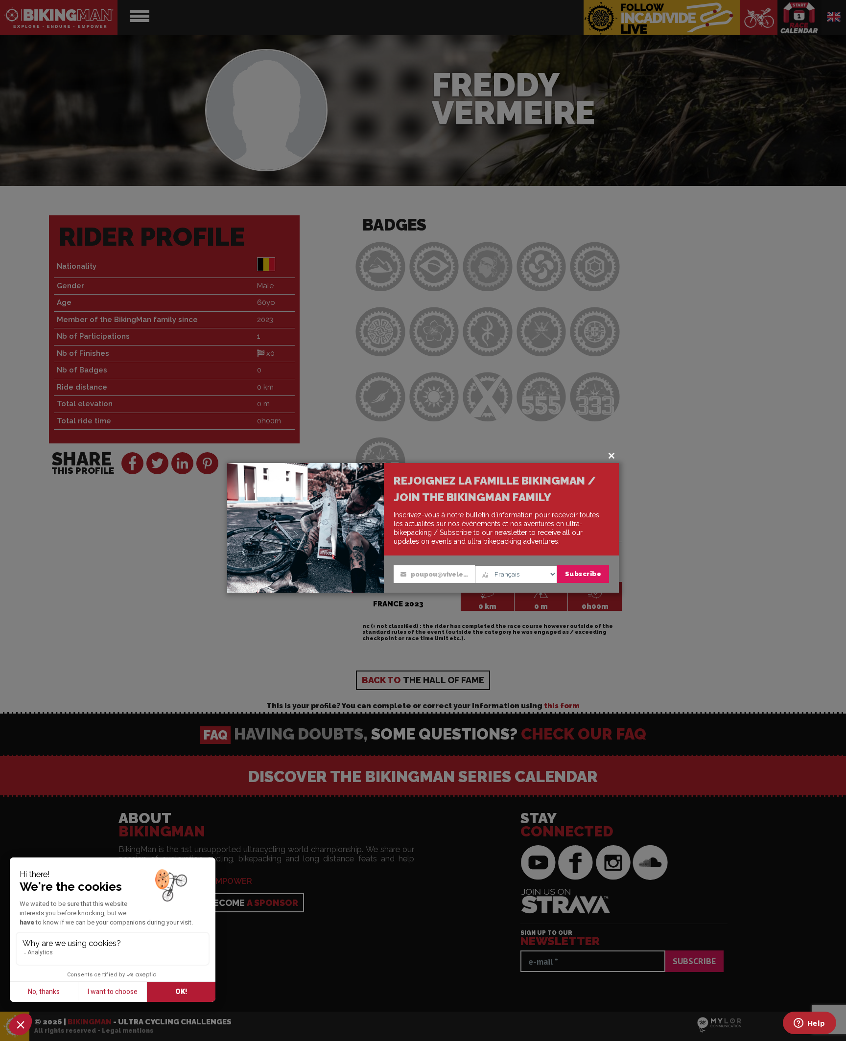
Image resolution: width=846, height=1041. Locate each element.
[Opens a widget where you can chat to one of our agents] (809, 1024)
